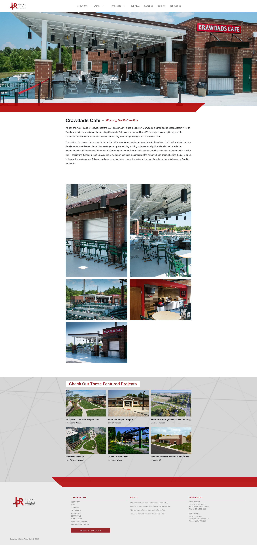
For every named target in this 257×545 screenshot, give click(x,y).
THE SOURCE (76, 510)
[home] (16, 6)
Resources (76, 513)
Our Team (135, 6)
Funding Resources (80, 524)
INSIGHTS (161, 6)
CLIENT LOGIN (76, 519)
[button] (97, 6)
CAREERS (148, 6)
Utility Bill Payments (80, 522)
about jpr (75, 502)
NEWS (73, 505)
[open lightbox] (96, 230)
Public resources (90, 530)
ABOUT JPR (82, 6)
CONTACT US (175, 6)
